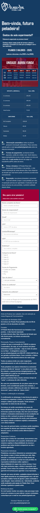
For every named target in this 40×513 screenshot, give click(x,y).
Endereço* (5, 246)
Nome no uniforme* (9, 284)
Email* (4, 217)
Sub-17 (6, 264)
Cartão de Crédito (9, 269)
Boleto (6, 272)
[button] (25, 509)
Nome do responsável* (10, 210)
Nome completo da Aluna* (11, 203)
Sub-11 (6, 257)
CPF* (4, 224)
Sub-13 (6, 259)
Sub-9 (6, 255)
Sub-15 (6, 261)
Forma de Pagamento (9, 267)
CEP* (4, 238)
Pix (5, 274)
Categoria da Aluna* (9, 253)
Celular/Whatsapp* (8, 231)
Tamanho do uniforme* (10, 292)
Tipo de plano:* (7, 277)
